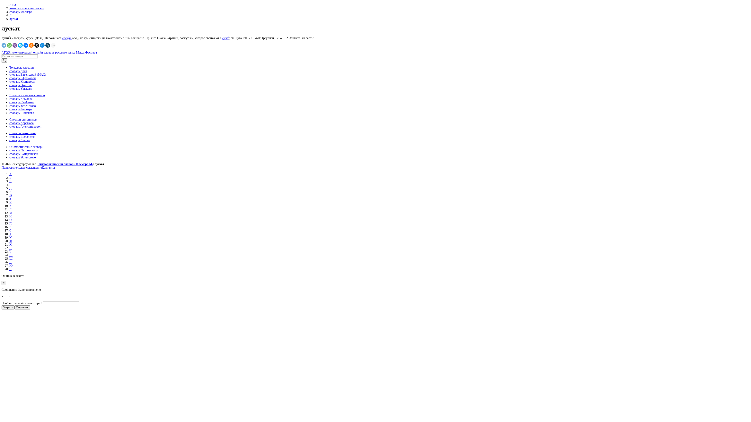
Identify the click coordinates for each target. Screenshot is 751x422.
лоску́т (67, 38)
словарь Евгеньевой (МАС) (27, 74)
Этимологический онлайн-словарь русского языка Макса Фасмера (52, 52)
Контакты (48, 167)
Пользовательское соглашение (22, 167)
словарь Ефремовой (22, 78)
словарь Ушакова (20, 88)
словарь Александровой (25, 126)
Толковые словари (21, 67)
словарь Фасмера (20, 109)
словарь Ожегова (20, 85)
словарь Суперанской (23, 154)
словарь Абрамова (21, 123)
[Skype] (20, 45)
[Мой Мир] (42, 45)
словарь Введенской (22, 136)
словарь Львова (19, 140)
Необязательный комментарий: (22, 303)
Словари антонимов (22, 133)
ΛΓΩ (5, 52)
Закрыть (8, 307)
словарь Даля (18, 71)
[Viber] (15, 45)
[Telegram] (4, 45)
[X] (36, 45)
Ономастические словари (26, 146)
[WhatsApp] (9, 45)
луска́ (225, 38)
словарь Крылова (20, 98)
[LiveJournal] (47, 45)
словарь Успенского (22, 105)
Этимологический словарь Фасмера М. (65, 164)
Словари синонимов (23, 119)
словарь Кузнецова (22, 81)
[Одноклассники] (31, 45)
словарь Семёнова (21, 102)
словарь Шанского (21, 112)
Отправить (22, 307)
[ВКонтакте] (25, 45)
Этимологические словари (27, 95)
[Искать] (4, 60)
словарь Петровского (23, 150)
